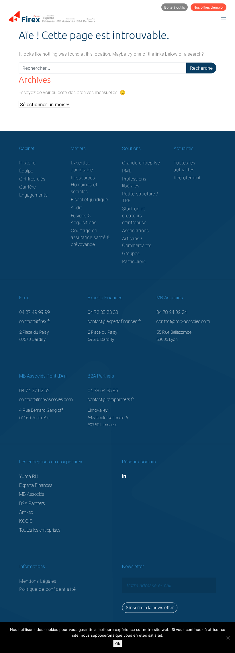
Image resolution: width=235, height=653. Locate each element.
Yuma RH (28, 476)
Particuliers (134, 261)
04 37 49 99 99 (34, 312)
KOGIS (25, 521)
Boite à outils (174, 7)
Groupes (131, 253)
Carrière (27, 187)
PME (127, 171)
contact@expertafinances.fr (114, 321)
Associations (135, 230)
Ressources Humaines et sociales (84, 184)
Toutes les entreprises (39, 530)
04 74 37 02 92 (34, 390)
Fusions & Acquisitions (83, 219)
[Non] (228, 638)
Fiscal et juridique (89, 199)
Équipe (26, 171)
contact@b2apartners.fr (111, 399)
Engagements (33, 195)
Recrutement (187, 177)
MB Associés (31, 494)
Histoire (27, 163)
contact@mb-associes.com (183, 321)
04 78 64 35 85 (103, 390)
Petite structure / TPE (140, 197)
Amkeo (26, 512)
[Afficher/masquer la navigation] (223, 19)
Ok (117, 643)
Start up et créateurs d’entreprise (134, 215)
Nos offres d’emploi (208, 7)
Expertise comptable (82, 166)
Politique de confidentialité (47, 589)
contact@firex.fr (34, 321)
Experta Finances (35, 485)
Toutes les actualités (184, 166)
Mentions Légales (37, 581)
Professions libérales (134, 182)
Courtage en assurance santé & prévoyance (90, 237)
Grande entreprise (141, 163)
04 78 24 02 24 (171, 312)
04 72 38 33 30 (103, 312)
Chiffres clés (32, 179)
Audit (76, 207)
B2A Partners (32, 503)
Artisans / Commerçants (136, 242)
